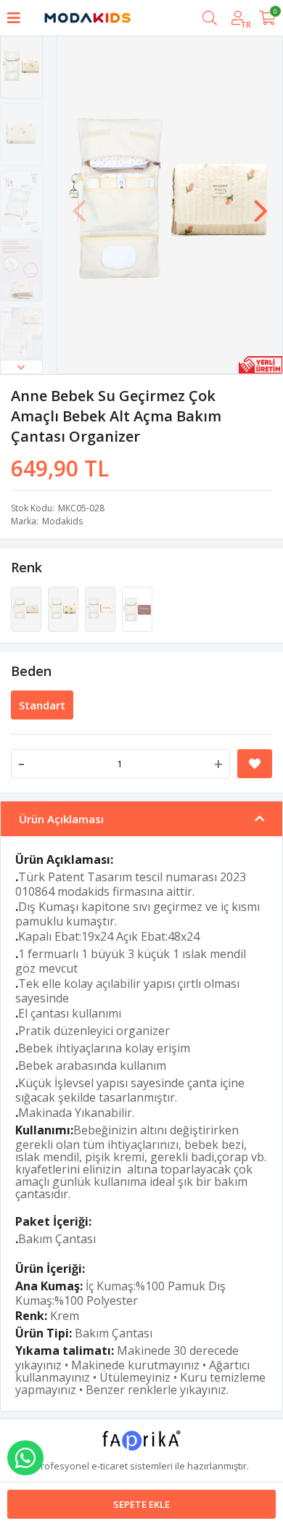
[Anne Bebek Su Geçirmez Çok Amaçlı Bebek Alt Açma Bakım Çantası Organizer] (27, 607)
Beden (31, 671)
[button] (21, 367)
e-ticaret (109, 1465)
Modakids (62, 521)
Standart (42, 705)
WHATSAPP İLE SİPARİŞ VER (25, 1457)
